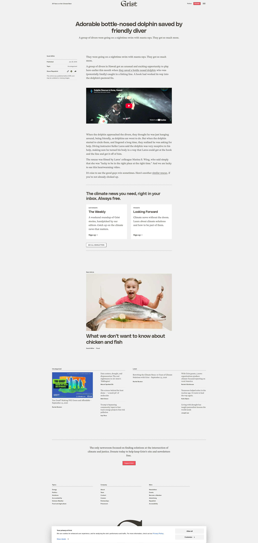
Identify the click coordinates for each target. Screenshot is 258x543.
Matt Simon (104, 398)
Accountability (57, 498)
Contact (103, 495)
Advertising (153, 498)
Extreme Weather (57, 501)
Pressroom (104, 504)
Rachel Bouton (57, 407)
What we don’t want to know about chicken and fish (125, 339)
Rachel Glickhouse (187, 384)
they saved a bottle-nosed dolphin (137, 70)
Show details (61, 539)
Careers (103, 498)
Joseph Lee (185, 413)
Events (151, 492)
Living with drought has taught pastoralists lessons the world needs (193, 407)
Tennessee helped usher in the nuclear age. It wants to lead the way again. (193, 392)
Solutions (55, 495)
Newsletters (153, 489)
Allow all (190, 531)
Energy (54, 489)
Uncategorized (72, 66)
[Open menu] (204, 3)
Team (102, 492)
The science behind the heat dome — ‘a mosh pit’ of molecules (112, 392)
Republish (152, 501)
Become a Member (155, 495)
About (103, 489)
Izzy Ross (104, 415)
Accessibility (153, 504)
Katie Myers (185, 398)
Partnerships (105, 501)
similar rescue (159, 173)
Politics (54, 492)
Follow (189, 3)
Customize (188, 537)
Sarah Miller (51, 56)
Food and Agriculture (59, 504)
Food (98, 348)
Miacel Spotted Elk (107, 384)
